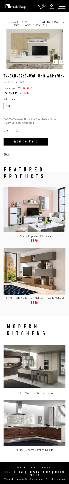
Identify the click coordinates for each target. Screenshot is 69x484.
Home (7, 22)
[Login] (52, 6)
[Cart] (41, 7)
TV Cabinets (29, 23)
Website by (14, 478)
